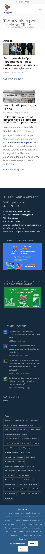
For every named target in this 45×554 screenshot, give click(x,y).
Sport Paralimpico (34, 493)
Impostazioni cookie (17, 544)
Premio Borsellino (10, 489)
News (21, 72)
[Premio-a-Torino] (19, 96)
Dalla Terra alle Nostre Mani (28, 439)
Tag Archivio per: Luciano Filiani (20, 22)
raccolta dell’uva (35, 489)
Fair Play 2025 (25, 448)
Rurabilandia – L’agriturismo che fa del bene (22, 232)
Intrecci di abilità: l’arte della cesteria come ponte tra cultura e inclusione (24, 349)
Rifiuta (22, 549)
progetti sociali (22, 489)
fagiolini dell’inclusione (11, 448)
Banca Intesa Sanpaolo (26, 425)
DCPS (6, 443)
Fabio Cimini (25, 443)
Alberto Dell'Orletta (10, 425)
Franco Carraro (25, 452)
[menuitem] (40, 9)
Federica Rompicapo (11, 452)
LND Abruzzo (22, 471)
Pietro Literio (23, 484)
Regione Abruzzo (9, 493)
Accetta (33, 544)
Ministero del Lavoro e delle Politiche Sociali (18, 480)
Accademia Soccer (18, 420)
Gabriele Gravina (9, 457)
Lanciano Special (9, 471)
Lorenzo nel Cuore (34, 471)
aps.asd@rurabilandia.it (19, 211)
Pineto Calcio (33, 484)
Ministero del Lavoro (22, 475)
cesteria (24, 434)
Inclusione (20, 461)
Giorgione (20, 457)
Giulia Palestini (30, 457)
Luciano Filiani (8, 475)
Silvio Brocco (22, 493)
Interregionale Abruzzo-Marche (14, 466)
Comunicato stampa (11, 439)
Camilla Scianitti (35, 429)
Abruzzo (7, 420)
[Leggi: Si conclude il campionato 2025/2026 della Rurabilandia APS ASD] (5, 332)
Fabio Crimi (35, 443)
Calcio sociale (22, 429)
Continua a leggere (13, 78)
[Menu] (40, 9)
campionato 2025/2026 (12, 434)
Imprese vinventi (9, 461)
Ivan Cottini (30, 466)
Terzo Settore (8, 498)
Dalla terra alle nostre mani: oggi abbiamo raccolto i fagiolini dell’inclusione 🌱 (24, 381)
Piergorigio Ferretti (10, 484)
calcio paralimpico (10, 429)
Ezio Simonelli (15, 443)
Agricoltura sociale (32, 420)
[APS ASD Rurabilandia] (18, 9)
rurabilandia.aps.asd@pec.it (20, 215)
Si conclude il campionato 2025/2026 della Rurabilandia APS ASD (24, 334)
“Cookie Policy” (24, 531)
